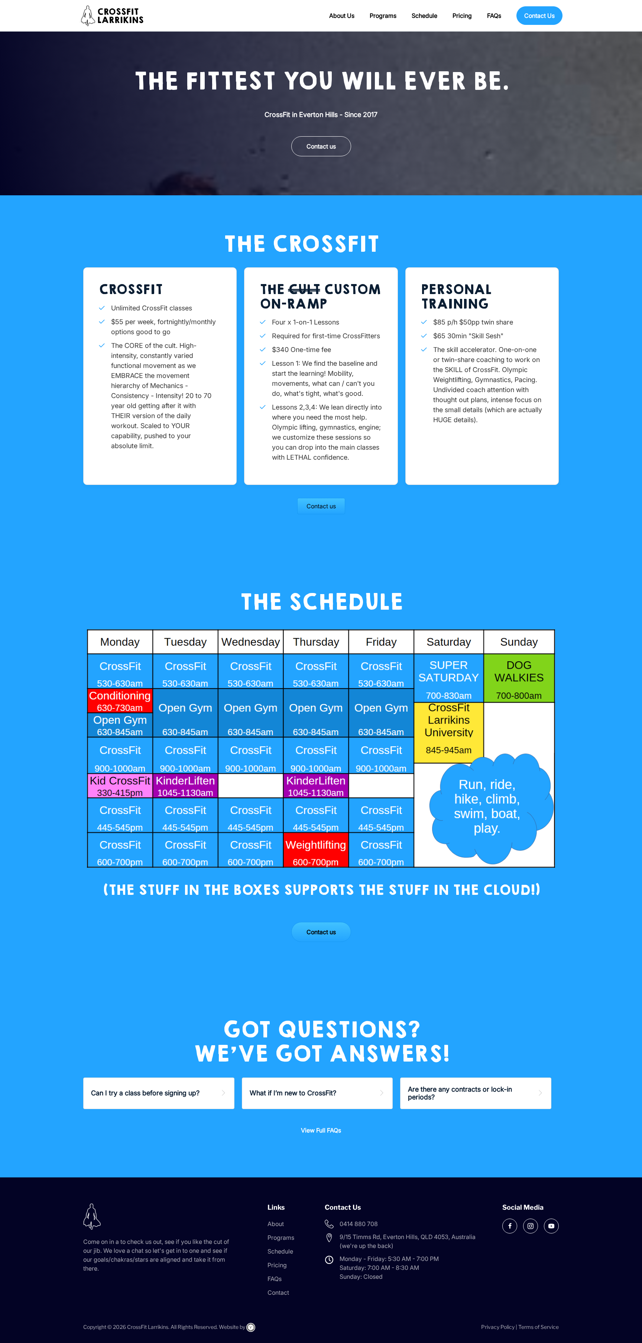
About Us (341, 15)
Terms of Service (538, 1327)
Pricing (462, 15)
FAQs (494, 15)
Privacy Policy (498, 1327)
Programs (383, 15)
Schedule (424, 15)
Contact (278, 1292)
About (276, 1224)
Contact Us (539, 15)
